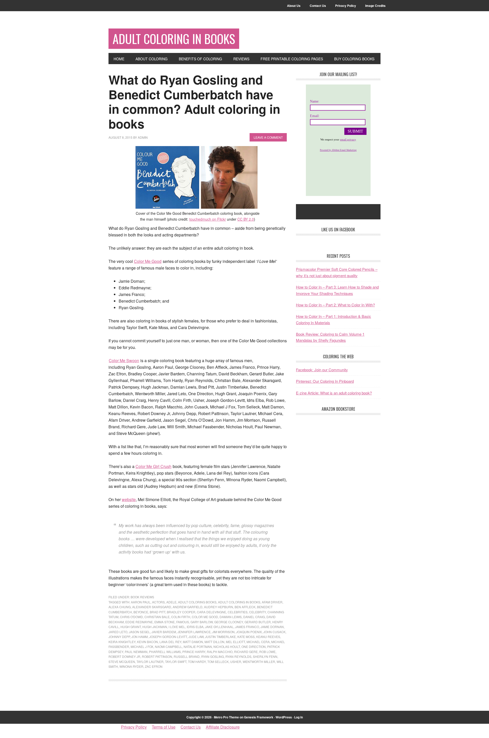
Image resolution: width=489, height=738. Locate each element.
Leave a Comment (268, 137)
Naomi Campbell (168, 646)
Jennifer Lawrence (194, 632)
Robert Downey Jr (124, 656)
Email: (315, 116)
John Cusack (274, 632)
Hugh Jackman (154, 627)
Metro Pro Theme (226, 717)
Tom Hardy (197, 661)
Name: (314, 101)
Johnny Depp (119, 636)
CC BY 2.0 (245, 219)
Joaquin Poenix (249, 632)
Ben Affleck (245, 607)
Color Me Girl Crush (153, 466)
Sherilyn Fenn (265, 656)
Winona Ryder (131, 666)
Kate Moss (246, 636)
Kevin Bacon (147, 642)
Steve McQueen (121, 661)
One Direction (253, 646)
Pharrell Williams (165, 651)
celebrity (257, 612)
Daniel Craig (254, 617)
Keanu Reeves (268, 636)
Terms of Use (163, 727)
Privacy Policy (134, 727)
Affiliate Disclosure (223, 727)
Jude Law (195, 636)
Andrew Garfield (187, 607)
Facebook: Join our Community (322, 369)
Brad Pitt (157, 612)
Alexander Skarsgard (151, 607)
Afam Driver (272, 602)
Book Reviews (142, 597)
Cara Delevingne (211, 612)
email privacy (348, 139)
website (129, 499)
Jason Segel (139, 632)
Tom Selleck (218, 661)
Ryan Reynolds (238, 656)
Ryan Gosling (212, 656)
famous (182, 622)
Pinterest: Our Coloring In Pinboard (325, 381)
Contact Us (191, 727)
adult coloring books (197, 602)
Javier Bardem (164, 632)
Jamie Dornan (272, 627)
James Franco (247, 627)
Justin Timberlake (220, 636)
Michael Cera (258, 642)
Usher (235, 661)
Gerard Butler (257, 622)
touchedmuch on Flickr (207, 219)
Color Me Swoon (124, 360)
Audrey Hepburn (218, 607)
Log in (298, 717)
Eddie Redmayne (139, 622)
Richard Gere (246, 651)
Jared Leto (117, 632)
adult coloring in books (239, 602)
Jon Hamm (139, 636)
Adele (171, 602)
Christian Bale (157, 617)
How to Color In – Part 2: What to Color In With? (335, 304)
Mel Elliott (235, 642)
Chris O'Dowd (131, 617)
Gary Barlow (202, 622)
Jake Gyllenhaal (219, 627)
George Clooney (228, 622)
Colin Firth (180, 617)
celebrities (238, 612)
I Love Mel (177, 627)
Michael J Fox (142, 646)
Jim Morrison (223, 632)
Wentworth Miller (259, 661)
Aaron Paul (141, 602)
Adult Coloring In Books (174, 39)
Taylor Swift (175, 661)
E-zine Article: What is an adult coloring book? (334, 392)
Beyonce (140, 612)
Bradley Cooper (181, 612)
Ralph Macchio (220, 651)
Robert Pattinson (157, 656)
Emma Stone (164, 622)
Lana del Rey (170, 642)
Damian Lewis (231, 617)
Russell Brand (187, 656)
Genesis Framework (258, 717)
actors (158, 602)
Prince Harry (193, 651)
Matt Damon (193, 642)
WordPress (284, 717)
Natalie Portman (198, 646)
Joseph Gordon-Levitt (168, 636)
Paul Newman (136, 651)
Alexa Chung (119, 607)
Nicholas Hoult (226, 646)
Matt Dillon (214, 642)
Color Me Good (147, 261)
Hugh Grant (130, 627)
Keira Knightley (121, 642)
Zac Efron (153, 666)
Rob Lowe (267, 651)
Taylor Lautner (150, 661)
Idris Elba (195, 627)
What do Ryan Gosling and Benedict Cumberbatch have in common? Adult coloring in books (194, 101)
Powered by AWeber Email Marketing (338, 150)
